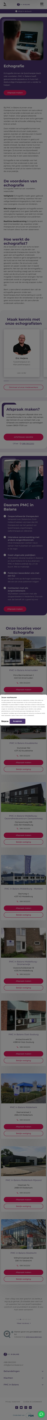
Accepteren (17, 721)
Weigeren (5, 721)
